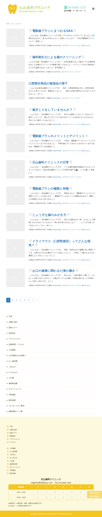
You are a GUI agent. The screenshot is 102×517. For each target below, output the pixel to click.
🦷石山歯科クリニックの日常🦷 (51, 162)
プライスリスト (15, 338)
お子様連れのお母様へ (17, 355)
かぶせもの (13, 372)
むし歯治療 (13, 361)
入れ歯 (11, 377)
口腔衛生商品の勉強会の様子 (48, 83)
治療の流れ (13, 322)
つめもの (12, 366)
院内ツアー (13, 327)
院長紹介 (12, 333)
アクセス (13, 442)
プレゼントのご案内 (16, 405)
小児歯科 (12, 349)
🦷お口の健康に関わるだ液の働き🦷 (54, 270)
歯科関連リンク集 (16, 411)
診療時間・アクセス (16, 344)
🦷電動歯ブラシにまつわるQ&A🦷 (52, 30)
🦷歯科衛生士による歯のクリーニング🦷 (57, 57)
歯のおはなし (86, 45)
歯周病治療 (13, 383)
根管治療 (12, 400)
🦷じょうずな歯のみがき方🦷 (49, 215)
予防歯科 (12, 394)
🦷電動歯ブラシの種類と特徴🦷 (51, 188)
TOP (7, 24)
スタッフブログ (76, 45)
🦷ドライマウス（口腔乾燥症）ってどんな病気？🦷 (59, 243)
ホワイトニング (15, 389)
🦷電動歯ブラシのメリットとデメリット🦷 (59, 136)
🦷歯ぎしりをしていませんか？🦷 (52, 109)
